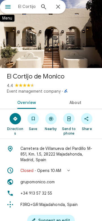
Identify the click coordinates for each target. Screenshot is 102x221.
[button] (51, 170)
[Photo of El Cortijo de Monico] (51, 34)
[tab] (25, 102)
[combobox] (27, 6)
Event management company (34, 91)
